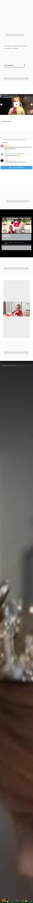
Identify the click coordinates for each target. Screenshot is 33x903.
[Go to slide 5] (17, 117)
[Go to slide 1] (11, 117)
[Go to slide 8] (21, 117)
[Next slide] (32, 104)
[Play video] (16, 104)
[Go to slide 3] (14, 117)
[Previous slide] (1, 104)
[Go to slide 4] (15, 117)
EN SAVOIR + (9, 65)
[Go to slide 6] (18, 117)
